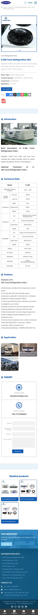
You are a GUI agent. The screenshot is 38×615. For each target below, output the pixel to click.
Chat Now (6, 544)
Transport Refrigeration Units (22, 7)
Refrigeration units (10, 554)
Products (10, 7)
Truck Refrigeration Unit (25, 603)
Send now (18, 451)
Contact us (6, 583)
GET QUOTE (6, 89)
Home (5, 7)
